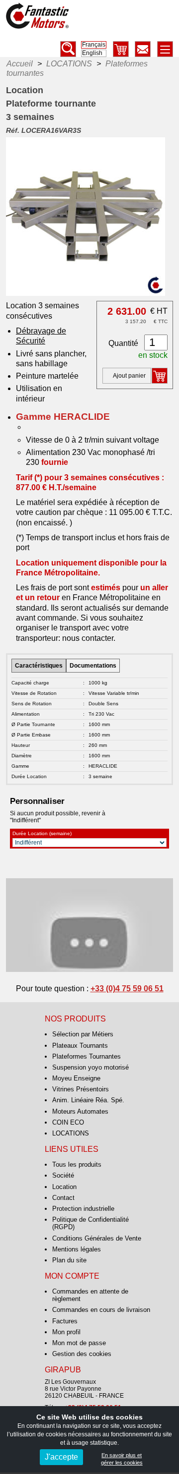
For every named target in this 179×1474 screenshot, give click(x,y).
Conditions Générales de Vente (96, 1238)
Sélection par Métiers (82, 1034)
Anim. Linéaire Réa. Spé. (88, 1100)
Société (63, 1175)
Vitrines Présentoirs (80, 1089)
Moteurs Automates (80, 1111)
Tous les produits (76, 1164)
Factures (65, 1321)
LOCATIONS (70, 1133)
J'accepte (61, 1457)
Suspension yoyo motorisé (90, 1067)
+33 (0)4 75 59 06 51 (127, 988)
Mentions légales (76, 1249)
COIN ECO (68, 1122)
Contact (63, 1197)
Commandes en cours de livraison (101, 1309)
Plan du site (69, 1260)
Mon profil (66, 1332)
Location (64, 1187)
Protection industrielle (83, 1208)
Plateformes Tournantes (86, 1056)
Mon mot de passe (79, 1343)
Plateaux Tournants (80, 1045)
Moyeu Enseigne (76, 1078)
